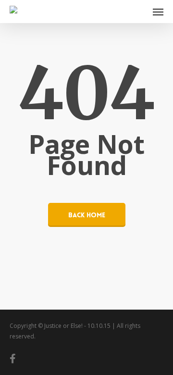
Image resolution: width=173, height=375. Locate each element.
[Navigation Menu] (158, 11)
